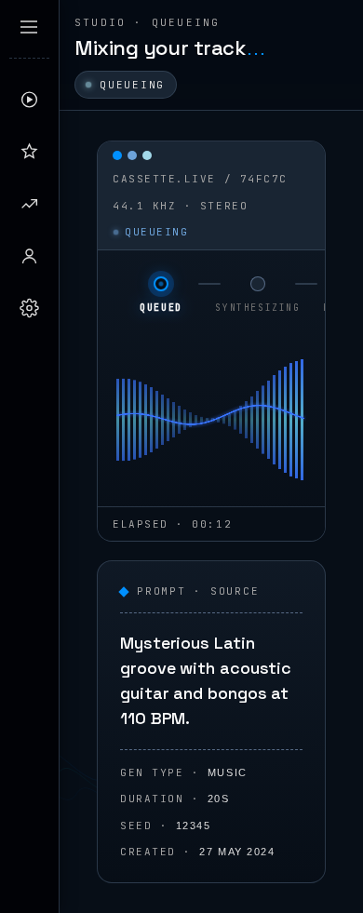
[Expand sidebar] (29, 27)
